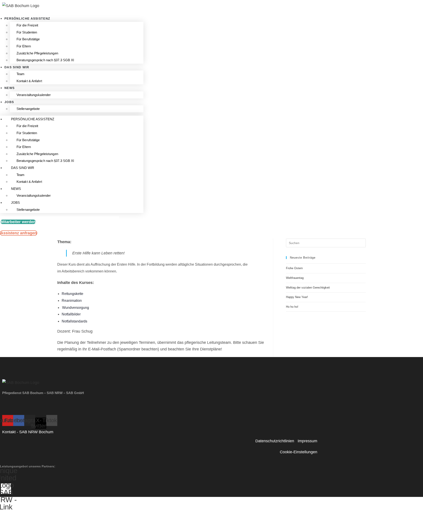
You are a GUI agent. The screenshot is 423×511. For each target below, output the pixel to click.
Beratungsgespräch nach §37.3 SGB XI (45, 60)
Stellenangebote (28, 109)
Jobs (9, 102)
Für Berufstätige (28, 39)
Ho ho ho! (292, 306)
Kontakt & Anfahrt (29, 81)
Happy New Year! (297, 297)
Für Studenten (27, 32)
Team (20, 74)
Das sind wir (16, 67)
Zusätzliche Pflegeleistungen (37, 53)
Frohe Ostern (294, 268)
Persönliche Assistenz (27, 18)
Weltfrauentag (295, 278)
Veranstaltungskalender (34, 95)
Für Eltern (24, 46)
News (9, 88)
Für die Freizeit (27, 25)
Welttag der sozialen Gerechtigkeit (308, 287)
